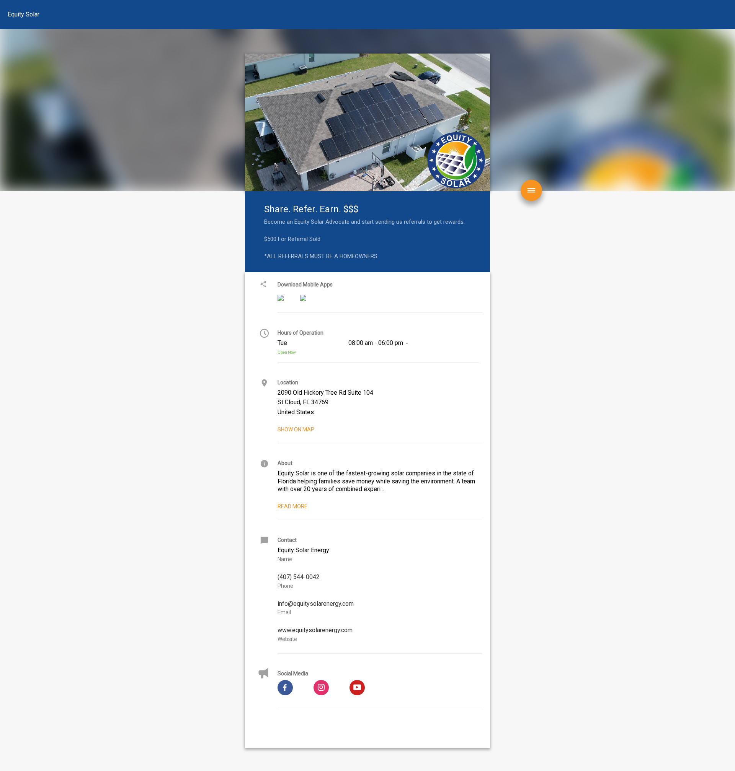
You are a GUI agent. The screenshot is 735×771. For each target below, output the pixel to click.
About (285, 463)
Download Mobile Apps (305, 284)
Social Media (293, 673)
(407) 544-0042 (299, 577)
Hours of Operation (300, 332)
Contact (287, 540)
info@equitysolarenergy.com (316, 603)
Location (288, 382)
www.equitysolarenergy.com (315, 630)
